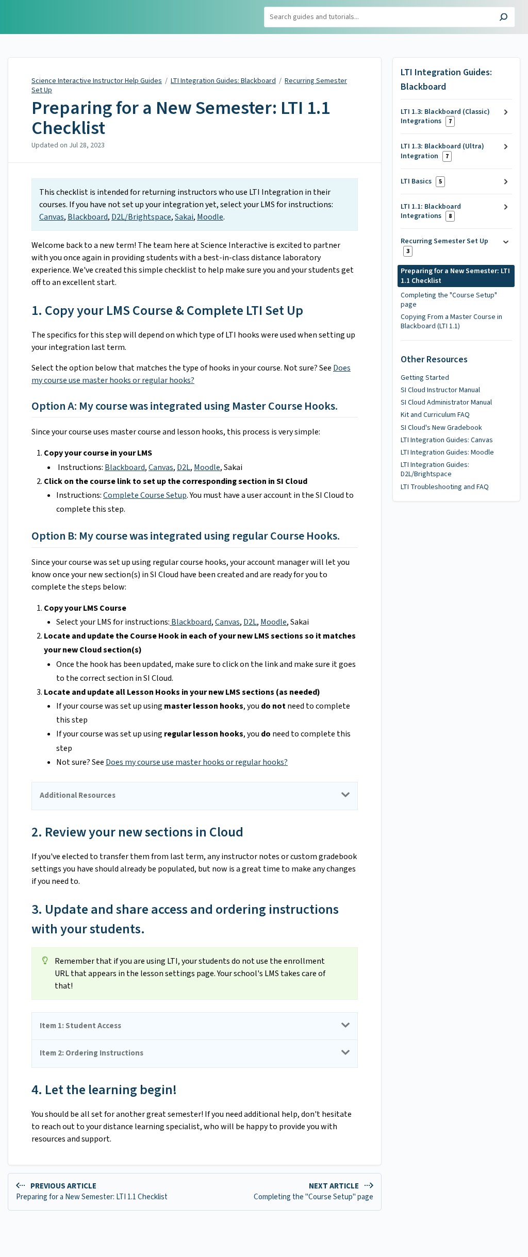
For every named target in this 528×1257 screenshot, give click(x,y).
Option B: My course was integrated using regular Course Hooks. (185, 536)
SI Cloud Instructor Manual (440, 390)
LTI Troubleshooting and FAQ (445, 487)
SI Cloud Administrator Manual (446, 402)
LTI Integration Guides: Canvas (447, 440)
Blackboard (88, 217)
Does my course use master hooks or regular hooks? (197, 762)
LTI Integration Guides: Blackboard (223, 81)
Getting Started (425, 378)
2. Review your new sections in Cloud (137, 832)
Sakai (184, 217)
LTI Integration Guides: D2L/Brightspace (435, 469)
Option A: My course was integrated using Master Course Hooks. (184, 406)
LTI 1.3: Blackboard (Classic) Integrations (445, 116)
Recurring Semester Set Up (444, 245)
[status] (194, 204)
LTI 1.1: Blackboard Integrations (431, 211)
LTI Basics (421, 181)
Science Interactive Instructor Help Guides (96, 81)
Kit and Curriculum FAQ (435, 415)
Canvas (51, 217)
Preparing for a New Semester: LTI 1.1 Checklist (180, 118)
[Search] (503, 18)
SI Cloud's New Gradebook (441, 428)
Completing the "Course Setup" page (449, 300)
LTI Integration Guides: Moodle (447, 452)
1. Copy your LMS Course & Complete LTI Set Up (167, 310)
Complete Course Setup (145, 495)
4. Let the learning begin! (104, 1089)
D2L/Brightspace (141, 217)
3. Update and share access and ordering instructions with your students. (185, 919)
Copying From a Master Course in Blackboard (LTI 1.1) (451, 321)
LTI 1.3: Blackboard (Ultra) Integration (442, 151)
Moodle (210, 217)
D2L (183, 467)
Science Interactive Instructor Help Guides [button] (55, 12)
